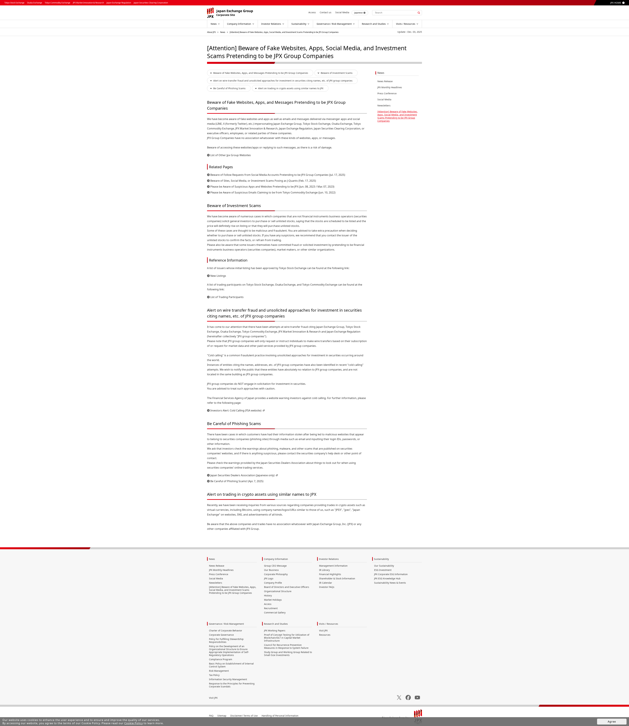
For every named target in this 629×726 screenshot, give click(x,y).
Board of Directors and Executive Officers (286, 587)
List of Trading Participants (227, 297)
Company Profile (273, 582)
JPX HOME (615, 2)
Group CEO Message (275, 565)
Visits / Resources (328, 623)
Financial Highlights (330, 574)
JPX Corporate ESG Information (391, 574)
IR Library (324, 570)
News (222, 32)
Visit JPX (323, 630)
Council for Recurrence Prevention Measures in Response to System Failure (286, 646)
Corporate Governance (221, 634)
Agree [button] (612, 721)
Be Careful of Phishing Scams (229, 88)
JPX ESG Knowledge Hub (387, 578)
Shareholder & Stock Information (337, 578)
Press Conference (387, 93)
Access (267, 604)
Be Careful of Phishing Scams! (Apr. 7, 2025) (236, 481)
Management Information (333, 565)
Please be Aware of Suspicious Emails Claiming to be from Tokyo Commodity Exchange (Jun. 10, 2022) (272, 192)
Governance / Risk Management (226, 623)
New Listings (218, 276)
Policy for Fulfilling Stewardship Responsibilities (226, 640)
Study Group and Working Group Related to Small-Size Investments (288, 654)
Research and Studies (276, 623)
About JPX (211, 32)
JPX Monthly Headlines (389, 87)
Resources (324, 634)
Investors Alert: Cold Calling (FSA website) (235, 410)
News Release (385, 81)
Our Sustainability (384, 565)
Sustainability (381, 559)
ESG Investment (382, 570)
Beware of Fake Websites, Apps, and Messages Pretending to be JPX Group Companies (260, 72)
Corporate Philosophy (276, 574)
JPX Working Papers (274, 630)
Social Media (384, 99)
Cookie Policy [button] (133, 723)
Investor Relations (329, 559)
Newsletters (384, 105)
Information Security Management (228, 679)
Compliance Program (220, 659)
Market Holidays (273, 599)
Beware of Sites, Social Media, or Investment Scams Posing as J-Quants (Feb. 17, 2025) (263, 180)
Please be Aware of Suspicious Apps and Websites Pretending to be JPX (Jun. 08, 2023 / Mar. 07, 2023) (272, 186)
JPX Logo (268, 578)
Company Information (276, 559)
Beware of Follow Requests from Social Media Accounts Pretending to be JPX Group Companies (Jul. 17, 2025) (277, 175)
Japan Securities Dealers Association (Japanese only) (242, 475)
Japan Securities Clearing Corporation (151, 2)
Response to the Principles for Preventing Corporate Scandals (232, 685)
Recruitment (271, 608)
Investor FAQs (326, 587)
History (268, 595)
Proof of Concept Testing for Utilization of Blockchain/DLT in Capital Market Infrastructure (286, 637)
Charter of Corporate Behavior (225, 630)
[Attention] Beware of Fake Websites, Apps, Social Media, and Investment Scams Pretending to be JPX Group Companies (284, 32)
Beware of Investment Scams (337, 72)
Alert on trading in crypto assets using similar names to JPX (290, 88)
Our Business (271, 570)
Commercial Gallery (275, 612)
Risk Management (219, 670)
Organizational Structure (277, 591)
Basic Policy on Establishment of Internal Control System (231, 665)
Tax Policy (214, 675)
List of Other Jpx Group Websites (230, 155)
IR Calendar (325, 582)
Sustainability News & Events (390, 582)
